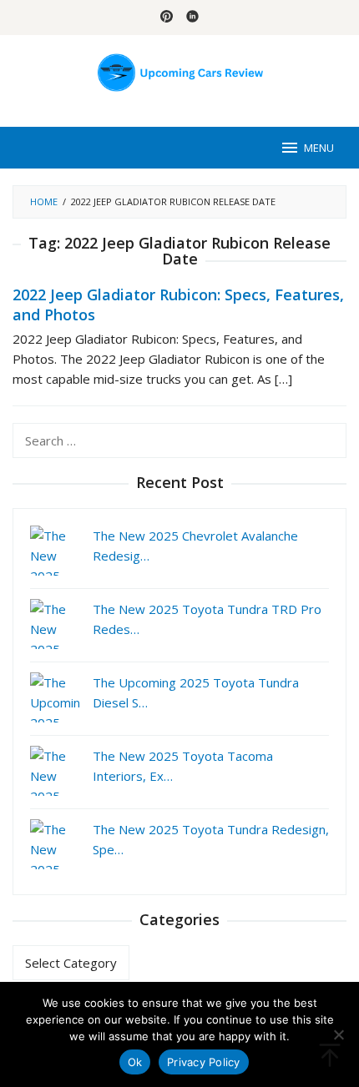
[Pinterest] (167, 17)
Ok (135, 1062)
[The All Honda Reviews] (180, 71)
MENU (319, 147)
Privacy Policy (203, 1062)
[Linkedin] (192, 17)
